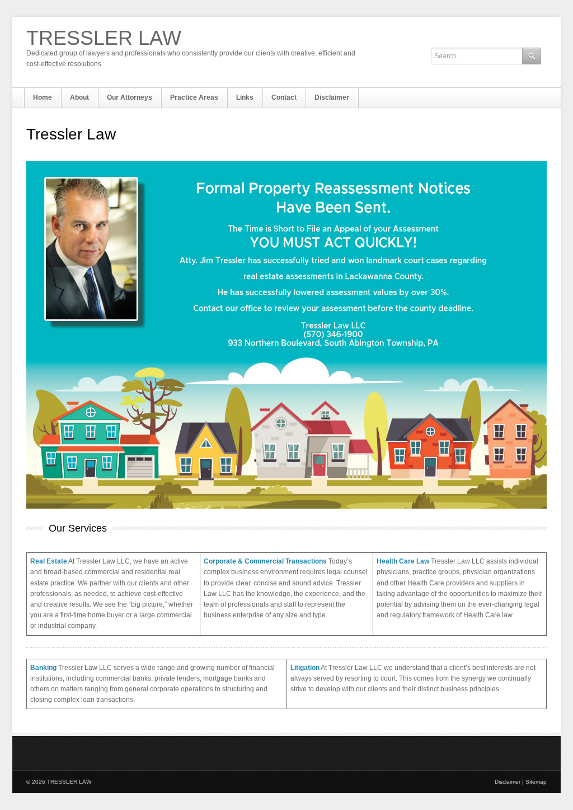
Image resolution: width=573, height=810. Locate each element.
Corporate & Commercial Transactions (265, 561)
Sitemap (536, 782)
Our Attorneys (129, 97)
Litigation (305, 668)
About (79, 97)
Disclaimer (331, 97)
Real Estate (48, 561)
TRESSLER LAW (103, 38)
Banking (43, 668)
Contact (284, 97)
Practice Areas (194, 97)
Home (42, 97)
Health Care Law (403, 561)
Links (244, 97)
